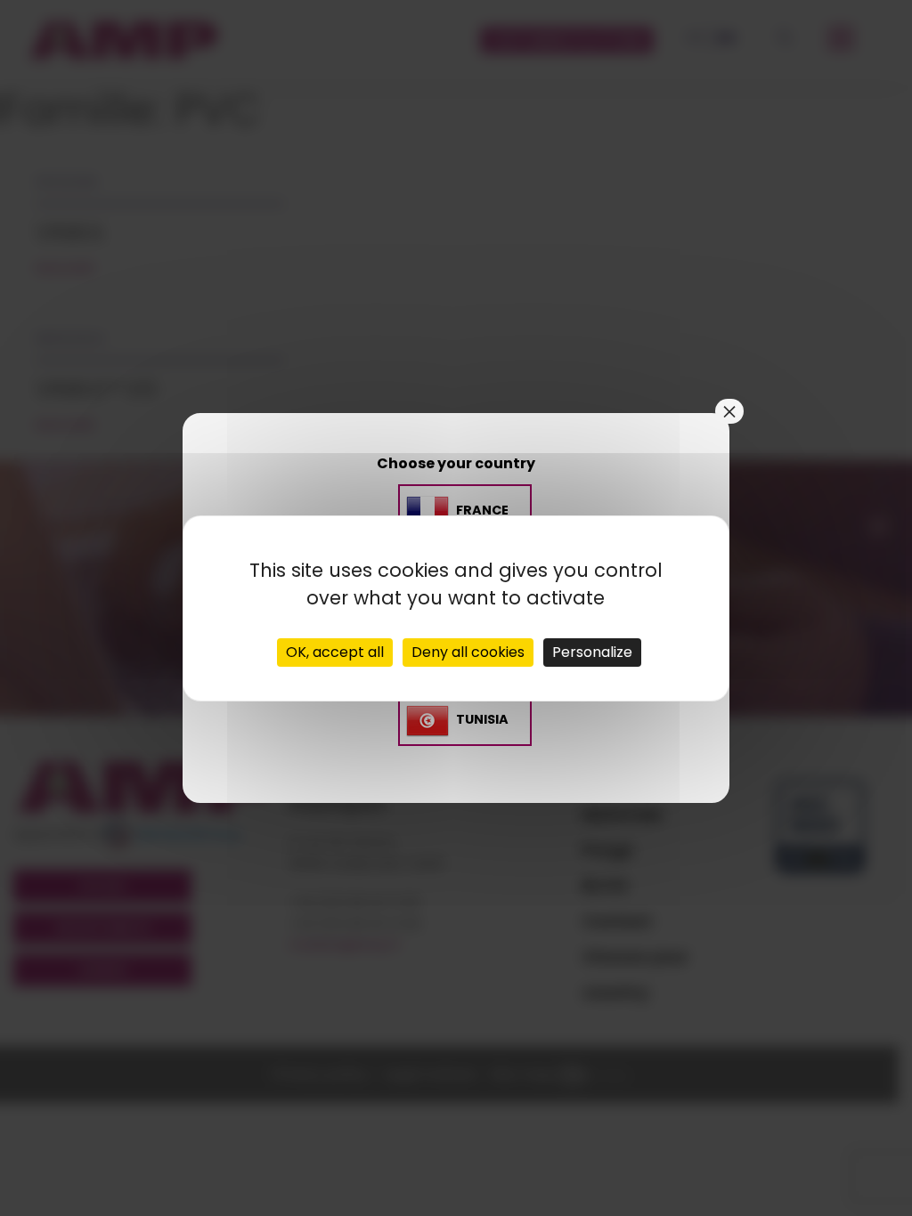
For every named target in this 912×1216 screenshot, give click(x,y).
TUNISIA (482, 719)
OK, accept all (335, 652)
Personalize (592, 652)
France (482, 510)
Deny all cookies (468, 652)
